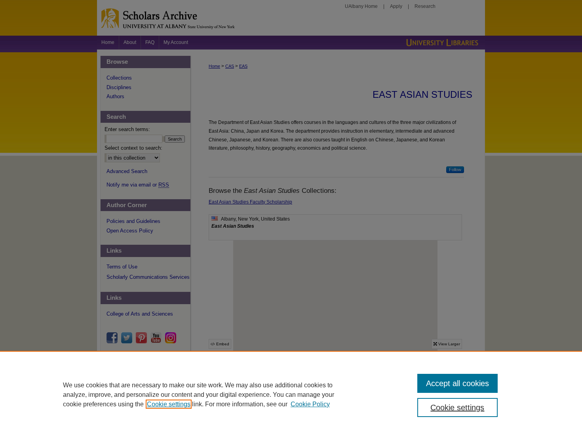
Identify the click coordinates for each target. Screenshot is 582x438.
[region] (291, 394)
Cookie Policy (310, 404)
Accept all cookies (457, 383)
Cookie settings (168, 404)
